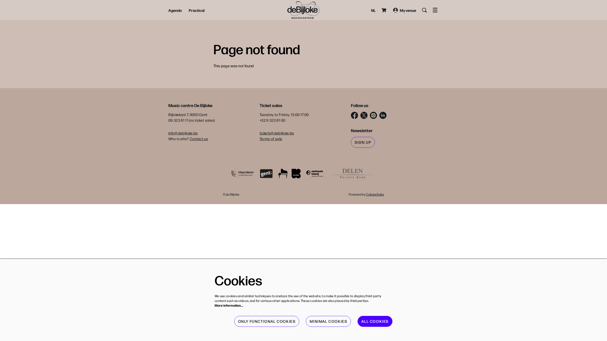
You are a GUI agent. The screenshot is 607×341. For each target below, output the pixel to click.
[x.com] (364, 115)
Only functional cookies (267, 321)
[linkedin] (382, 115)
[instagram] (373, 115)
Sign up (363, 142)
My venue (408, 10)
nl (373, 10)
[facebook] (354, 115)
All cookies (375, 321)
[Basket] (384, 10)
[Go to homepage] (303, 10)
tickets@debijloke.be (277, 132)
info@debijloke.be (183, 132)
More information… (229, 305)
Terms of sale (271, 138)
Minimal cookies (328, 321)
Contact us (199, 138)
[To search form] (424, 10)
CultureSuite (375, 194)
